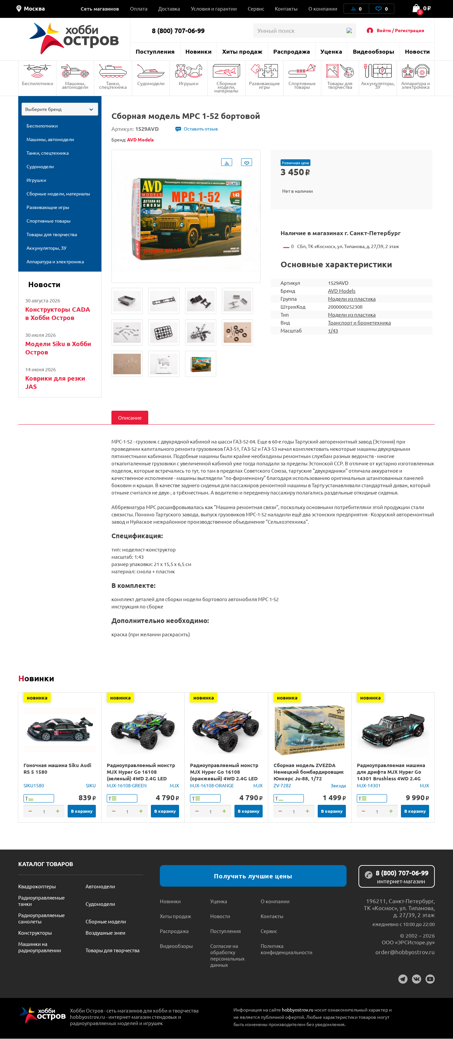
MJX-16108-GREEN (127, 785)
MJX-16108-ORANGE (212, 785)
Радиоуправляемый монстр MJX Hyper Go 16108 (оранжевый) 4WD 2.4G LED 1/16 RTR (224, 775)
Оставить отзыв (201, 128)
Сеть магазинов (100, 8)
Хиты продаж (242, 51)
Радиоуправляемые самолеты (41, 918)
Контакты (286, 8)
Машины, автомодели (75, 85)
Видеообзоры (373, 51)
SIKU (91, 785)
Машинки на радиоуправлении (39, 947)
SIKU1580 (34, 785)
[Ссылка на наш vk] (416, 979)
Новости (417, 51)
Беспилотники (37, 83)
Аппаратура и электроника (415, 85)
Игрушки (188, 83)
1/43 (333, 330)
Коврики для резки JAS (55, 382)
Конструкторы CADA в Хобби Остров (57, 313)
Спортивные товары (302, 85)
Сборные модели (106, 921)
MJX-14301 (369, 785)
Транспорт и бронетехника (359, 322)
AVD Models (342, 290)
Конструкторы (35, 932)
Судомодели (150, 83)
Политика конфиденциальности (286, 949)
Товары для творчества (340, 85)
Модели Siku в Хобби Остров (58, 347)
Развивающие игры (264, 85)
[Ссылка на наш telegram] (403, 979)
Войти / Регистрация (400, 30)
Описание (130, 417)
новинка (37, 697)
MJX (174, 785)
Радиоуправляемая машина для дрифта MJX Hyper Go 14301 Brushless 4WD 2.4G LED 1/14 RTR (391, 775)
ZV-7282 (282, 785)
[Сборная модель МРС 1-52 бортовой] (127, 301)
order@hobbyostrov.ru (405, 951)
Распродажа (291, 51)
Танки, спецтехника (113, 85)
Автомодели (100, 886)
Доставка (169, 8)
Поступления (155, 51)
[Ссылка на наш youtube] (430, 979)
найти (349, 30)
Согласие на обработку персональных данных (227, 955)
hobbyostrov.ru (297, 1010)
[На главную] (74, 38)
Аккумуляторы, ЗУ (378, 85)
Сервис (256, 8)
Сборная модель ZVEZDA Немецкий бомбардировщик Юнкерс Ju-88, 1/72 (309, 772)
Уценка (331, 51)
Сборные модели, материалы (226, 86)
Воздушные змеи (105, 932)
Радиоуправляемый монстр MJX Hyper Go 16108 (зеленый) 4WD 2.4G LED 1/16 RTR (141, 775)
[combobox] (60, 109)
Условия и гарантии (214, 8)
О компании (322, 8)
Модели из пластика (352, 298)
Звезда (338, 785)
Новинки (198, 51)
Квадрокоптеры (37, 886)
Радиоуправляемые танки (41, 900)
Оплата (139, 8)
